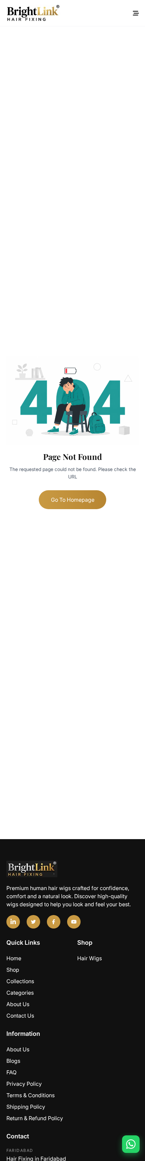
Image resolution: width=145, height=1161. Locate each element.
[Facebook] (53, 922)
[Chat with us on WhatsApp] (131, 1144)
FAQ (11, 1072)
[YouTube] (74, 922)
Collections (20, 981)
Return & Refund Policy (34, 1118)
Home (13, 958)
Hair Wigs (89, 958)
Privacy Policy (24, 1083)
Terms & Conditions (30, 1095)
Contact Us (20, 1015)
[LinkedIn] (13, 922)
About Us (17, 1004)
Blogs (13, 1060)
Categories (20, 992)
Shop (12, 969)
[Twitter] (33, 922)
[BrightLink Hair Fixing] (72, 869)
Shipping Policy (25, 1106)
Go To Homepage (72, 499)
